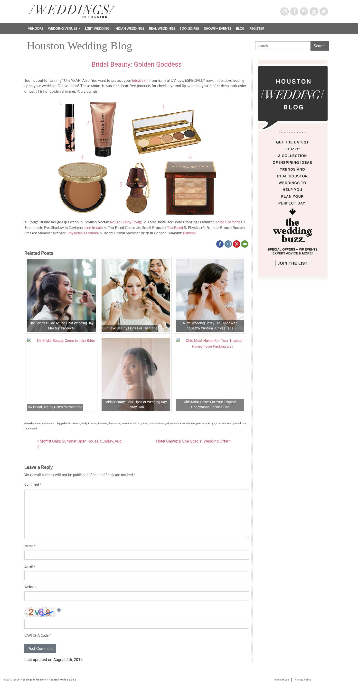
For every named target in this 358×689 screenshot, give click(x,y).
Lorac (152, 423)
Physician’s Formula (83, 233)
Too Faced (175, 227)
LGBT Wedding (97, 28)
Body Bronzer (89, 423)
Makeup (160, 423)
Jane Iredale (93, 227)
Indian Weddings (129, 28)
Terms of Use (281, 679)
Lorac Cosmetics (229, 222)
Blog (240, 28)
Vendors (35, 28)
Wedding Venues (63, 28)
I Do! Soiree (189, 28)
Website (30, 587)
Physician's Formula (178, 423)
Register (256, 28)
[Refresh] (59, 609)
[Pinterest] (236, 244)
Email (29, 566)
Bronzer (102, 423)
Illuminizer (114, 423)
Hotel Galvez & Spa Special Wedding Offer (192, 441)
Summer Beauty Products (231, 423)
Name (30, 546)
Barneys (189, 233)
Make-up (49, 423)
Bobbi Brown (73, 423)
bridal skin (140, 80)
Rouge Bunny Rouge (126, 222)
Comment (32, 484)
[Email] (244, 244)
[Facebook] (220, 244)
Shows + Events (217, 28)
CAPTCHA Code (36, 635)
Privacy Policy (303, 679)
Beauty (39, 423)
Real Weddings (162, 28)
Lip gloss (142, 423)
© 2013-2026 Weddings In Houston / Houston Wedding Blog (40, 679)
